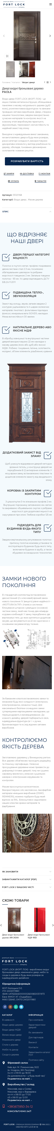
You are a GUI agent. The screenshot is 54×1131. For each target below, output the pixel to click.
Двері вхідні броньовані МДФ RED (39, 936)
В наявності (8, 1020)
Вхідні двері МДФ (11, 1029)
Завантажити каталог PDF (39, 1053)
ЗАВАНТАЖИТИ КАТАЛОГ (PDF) (19, 879)
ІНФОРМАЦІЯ (36, 1015)
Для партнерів (36, 1037)
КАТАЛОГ (7, 1015)
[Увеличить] (7, 56)
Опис (5, 211)
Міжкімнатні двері (11, 1040)
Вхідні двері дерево (12, 1025)
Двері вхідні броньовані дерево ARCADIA (13, 936)
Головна (6, 82)
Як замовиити (36, 1032)
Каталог (16, 82)
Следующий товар (50, 82)
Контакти (33, 1047)
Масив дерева (35, 199)
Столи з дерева (10, 1044)
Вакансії (33, 1042)
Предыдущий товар (44, 82)
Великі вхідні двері (12, 1035)
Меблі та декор (10, 1049)
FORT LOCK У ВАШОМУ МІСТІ (18, 887)
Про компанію (36, 1020)
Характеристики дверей (37, 1026)
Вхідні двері (28, 82)
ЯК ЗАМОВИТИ (10, 871)
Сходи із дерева (10, 1054)
